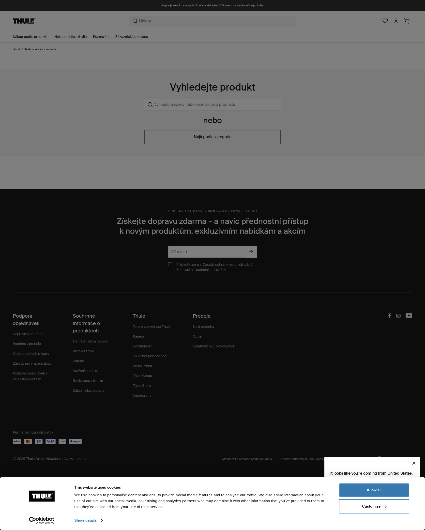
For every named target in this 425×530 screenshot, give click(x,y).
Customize (371, 506)
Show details (85, 520)
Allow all (374, 490)
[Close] (414, 463)
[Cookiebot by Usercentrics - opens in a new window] (41, 520)
